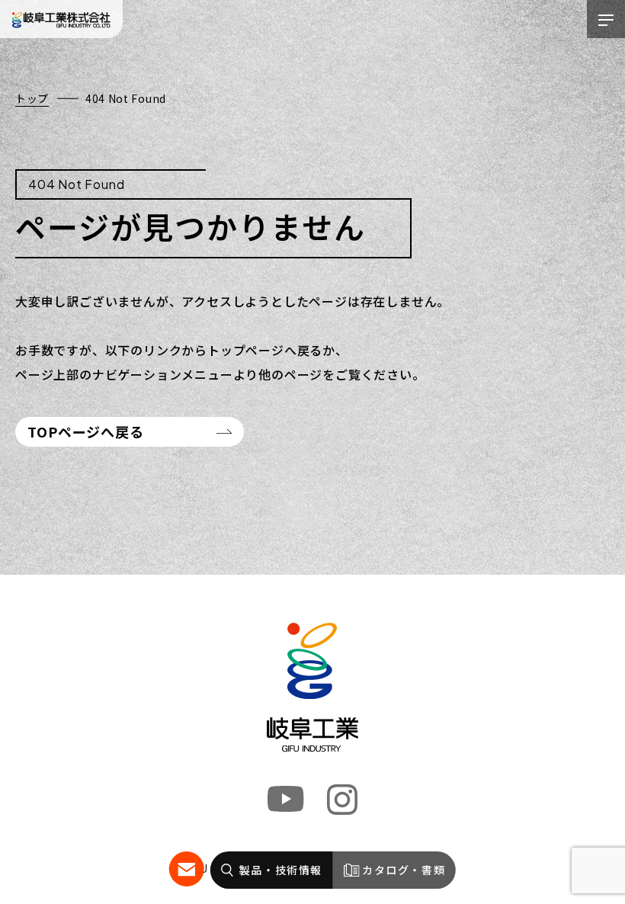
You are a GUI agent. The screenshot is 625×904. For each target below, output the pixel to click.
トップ (32, 98)
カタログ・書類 (403, 869)
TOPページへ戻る (85, 431)
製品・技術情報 (280, 869)
